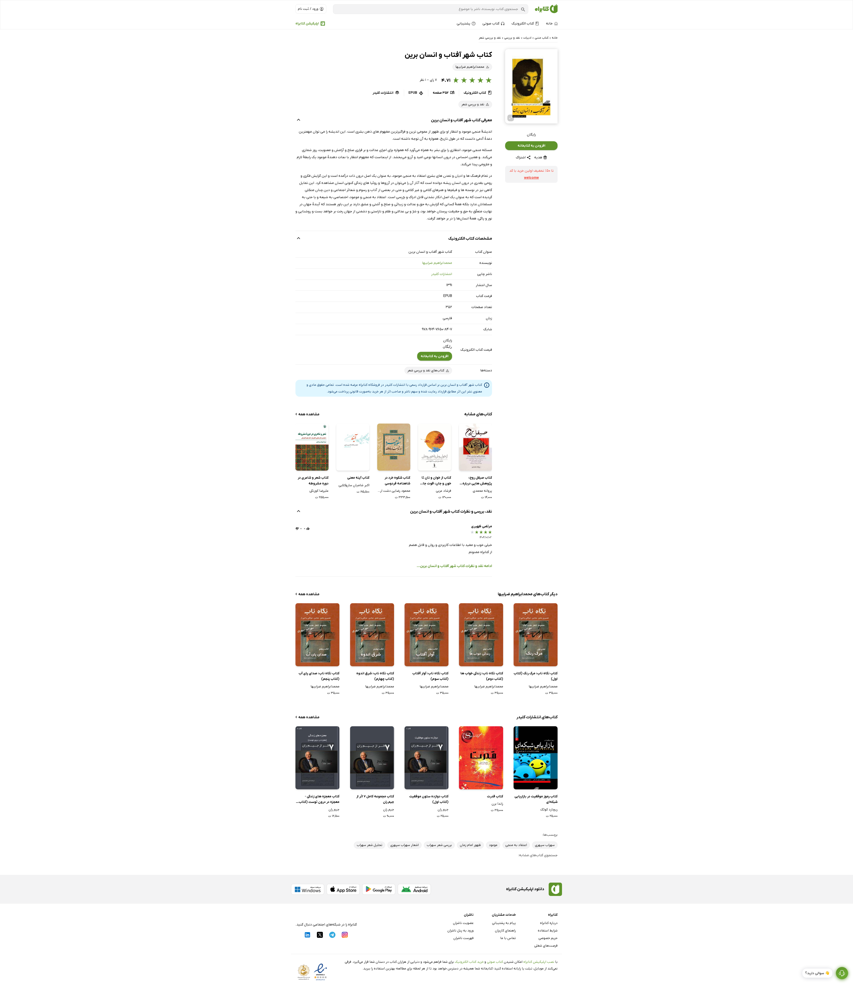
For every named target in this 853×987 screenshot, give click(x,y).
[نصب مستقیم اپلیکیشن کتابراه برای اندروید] (414, 889)
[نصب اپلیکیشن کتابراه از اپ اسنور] (343, 889)
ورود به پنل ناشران (460, 930)
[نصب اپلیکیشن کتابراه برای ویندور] (307, 889)
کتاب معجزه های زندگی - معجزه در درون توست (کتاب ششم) (319, 799)
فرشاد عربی (443, 491)
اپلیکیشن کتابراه (307, 23)
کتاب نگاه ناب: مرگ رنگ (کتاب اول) (536, 676)
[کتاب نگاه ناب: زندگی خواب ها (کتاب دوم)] (481, 634)
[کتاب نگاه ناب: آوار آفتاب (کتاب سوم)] (426, 634)
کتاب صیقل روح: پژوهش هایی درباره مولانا (477, 481)
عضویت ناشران (463, 923)
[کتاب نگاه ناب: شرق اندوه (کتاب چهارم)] (372, 634)
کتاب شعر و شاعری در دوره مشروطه (313, 481)
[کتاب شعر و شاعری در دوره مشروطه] (312, 447)
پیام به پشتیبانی (504, 923)
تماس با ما (508, 938)
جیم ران (443, 809)
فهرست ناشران (463, 938)
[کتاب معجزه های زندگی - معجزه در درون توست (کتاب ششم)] (317, 757)
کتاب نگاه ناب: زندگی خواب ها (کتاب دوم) (481, 676)
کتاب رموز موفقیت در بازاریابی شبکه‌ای (536, 799)
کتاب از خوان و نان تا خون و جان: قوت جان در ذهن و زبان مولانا (435, 481)
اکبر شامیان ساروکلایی (354, 485)
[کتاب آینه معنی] (352, 447)
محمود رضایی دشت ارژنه (393, 491)
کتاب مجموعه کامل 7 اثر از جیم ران (375, 799)
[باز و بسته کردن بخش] (298, 120)
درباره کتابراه (549, 923)
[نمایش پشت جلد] (510, 118)
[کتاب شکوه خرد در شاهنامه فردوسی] (393, 447)
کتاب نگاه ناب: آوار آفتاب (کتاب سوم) (430, 676)
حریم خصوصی (548, 938)
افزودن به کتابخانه (531, 145)
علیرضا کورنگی (319, 491)
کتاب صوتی (495, 962)
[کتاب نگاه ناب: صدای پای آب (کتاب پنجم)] (317, 634)
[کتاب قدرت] (481, 757)
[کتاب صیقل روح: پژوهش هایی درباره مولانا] (475, 447)
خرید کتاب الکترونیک (469, 962)
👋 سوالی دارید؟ (817, 973)
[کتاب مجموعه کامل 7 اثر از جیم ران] (372, 757)
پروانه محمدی (482, 491)
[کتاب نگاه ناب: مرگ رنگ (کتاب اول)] (536, 634)
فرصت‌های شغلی (546, 945)
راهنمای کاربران (505, 930)
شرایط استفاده (548, 930)
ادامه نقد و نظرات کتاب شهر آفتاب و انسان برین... (454, 566)
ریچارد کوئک (549, 809)
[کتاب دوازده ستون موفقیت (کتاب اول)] (426, 757)
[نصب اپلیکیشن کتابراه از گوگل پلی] (378, 889)
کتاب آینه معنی (358, 478)
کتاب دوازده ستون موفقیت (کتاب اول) (428, 799)
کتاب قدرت (495, 796)
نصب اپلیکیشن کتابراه (538, 962)
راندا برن (497, 804)
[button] (531, 86)
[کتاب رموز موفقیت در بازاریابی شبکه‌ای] (536, 757)
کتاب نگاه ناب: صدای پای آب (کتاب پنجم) (319, 676)
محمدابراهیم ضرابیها (437, 263)
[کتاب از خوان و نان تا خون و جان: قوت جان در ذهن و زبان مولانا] (434, 447)
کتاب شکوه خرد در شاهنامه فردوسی (397, 481)
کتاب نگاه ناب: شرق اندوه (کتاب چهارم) (375, 676)
